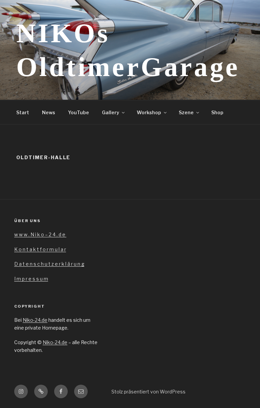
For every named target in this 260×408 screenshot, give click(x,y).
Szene (186, 112)
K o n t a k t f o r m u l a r (40, 249)
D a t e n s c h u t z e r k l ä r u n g (49, 264)
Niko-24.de (35, 320)
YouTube (78, 112)
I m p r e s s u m (31, 279)
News (48, 112)
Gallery (110, 112)
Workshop (149, 112)
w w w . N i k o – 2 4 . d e (40, 234)
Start (22, 112)
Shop (217, 112)
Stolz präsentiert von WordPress (148, 391)
